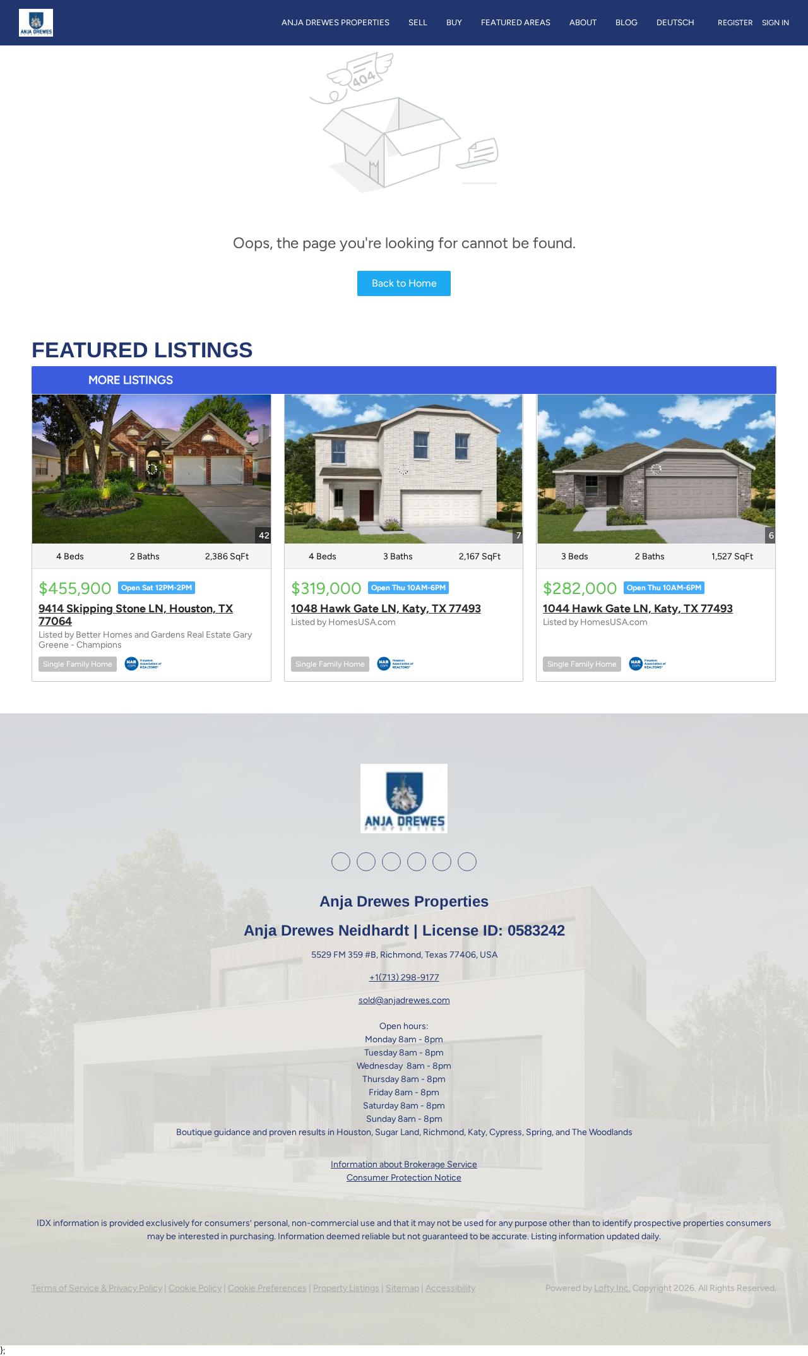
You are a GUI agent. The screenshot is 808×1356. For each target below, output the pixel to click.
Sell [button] (417, 22)
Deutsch (675, 22)
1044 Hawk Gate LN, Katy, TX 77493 (638, 609)
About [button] (583, 22)
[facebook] (340, 861)
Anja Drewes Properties (335, 22)
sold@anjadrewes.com (404, 1000)
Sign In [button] (775, 22)
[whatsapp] (467, 861)
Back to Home (404, 283)
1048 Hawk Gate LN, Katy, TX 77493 (386, 609)
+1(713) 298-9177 (404, 977)
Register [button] (735, 22)
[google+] (441, 861)
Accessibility (450, 1288)
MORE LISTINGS (130, 380)
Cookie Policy (195, 1288)
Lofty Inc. (612, 1288)
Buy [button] (454, 22)
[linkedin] (366, 861)
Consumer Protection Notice (404, 1177)
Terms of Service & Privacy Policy (97, 1288)
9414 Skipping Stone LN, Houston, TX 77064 (136, 615)
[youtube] (416, 861)
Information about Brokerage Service (404, 1164)
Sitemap (402, 1288)
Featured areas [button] (515, 22)
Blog (626, 22)
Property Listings (346, 1288)
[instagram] (391, 861)
